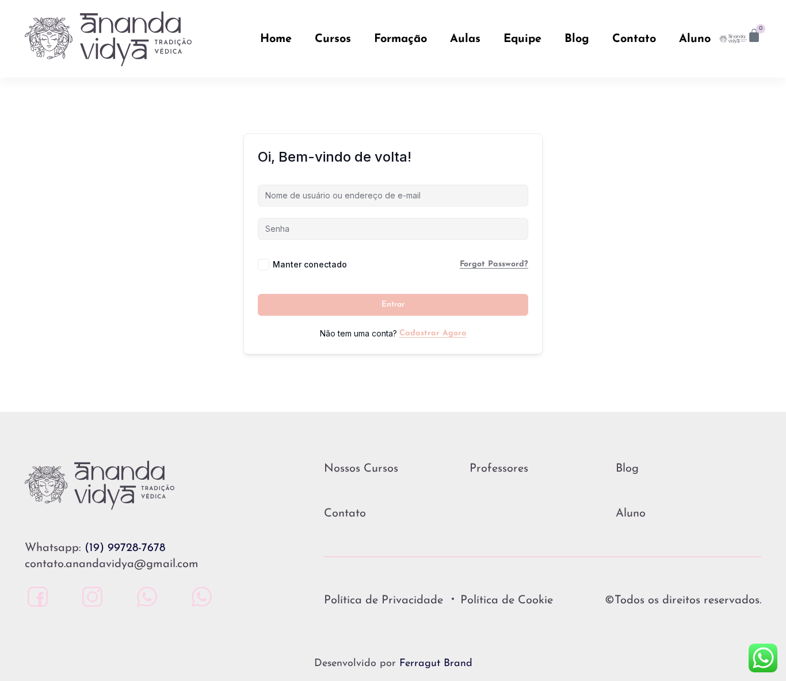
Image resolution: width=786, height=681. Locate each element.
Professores (499, 469)
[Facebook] (35, 597)
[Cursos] (199, 597)
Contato (634, 39)
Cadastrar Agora (433, 333)
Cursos (333, 39)
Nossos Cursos (361, 469)
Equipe (522, 39)
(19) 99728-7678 (125, 548)
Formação (400, 39)
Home (276, 39)
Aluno (695, 39)
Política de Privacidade (383, 600)
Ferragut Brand (435, 664)
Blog (576, 39)
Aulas (465, 39)
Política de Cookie (506, 600)
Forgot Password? (494, 264)
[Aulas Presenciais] (144, 597)
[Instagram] (89, 597)
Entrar (393, 304)
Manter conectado (310, 264)
